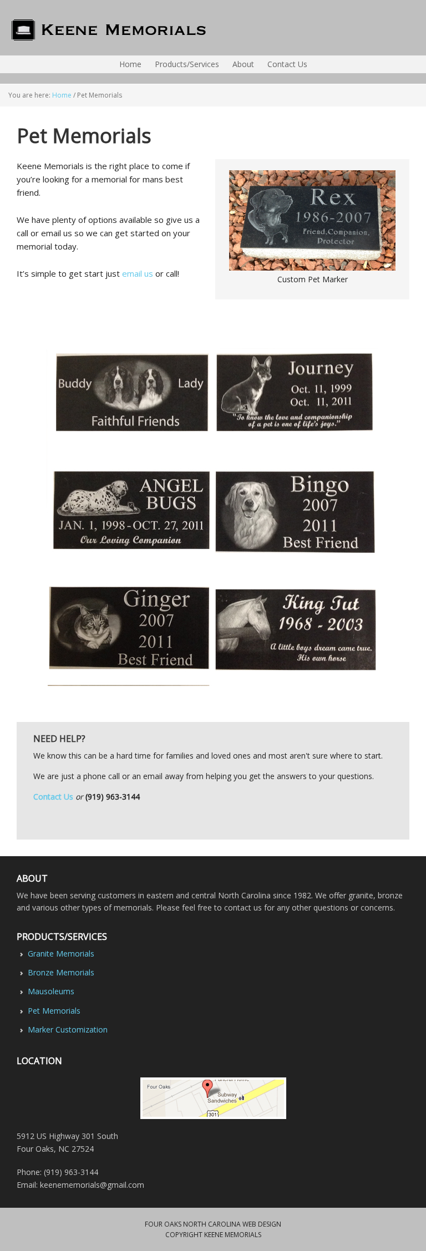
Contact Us (53, 796)
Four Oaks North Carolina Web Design (213, 1224)
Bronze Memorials (61, 972)
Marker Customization (68, 1029)
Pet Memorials (54, 1010)
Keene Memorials (3, 27)
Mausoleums (51, 991)
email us (137, 273)
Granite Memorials (61, 953)
